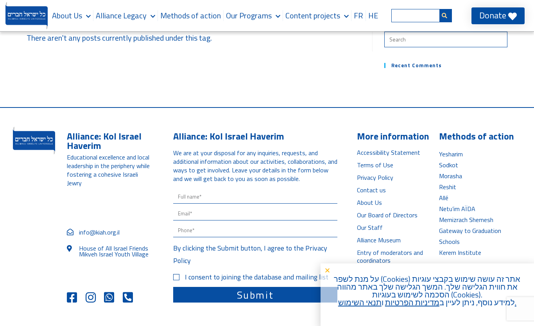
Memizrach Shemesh (466, 219)
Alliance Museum (379, 240)
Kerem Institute (460, 252)
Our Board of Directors (387, 215)
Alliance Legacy (121, 15)
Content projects (312, 15)
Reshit (447, 187)
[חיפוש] (446, 15)
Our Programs (249, 15)
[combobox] (415, 15)
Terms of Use (375, 165)
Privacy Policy (375, 177)
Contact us (371, 190)
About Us (67, 15)
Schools (449, 241)
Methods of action (190, 15)
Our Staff (370, 227)
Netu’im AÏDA (457, 208)
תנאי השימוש (360, 302)
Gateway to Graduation (470, 230)
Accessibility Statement (388, 152)
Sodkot (448, 165)
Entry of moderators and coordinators (390, 256)
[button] (425, 270)
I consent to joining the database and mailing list (256, 277)
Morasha (450, 176)
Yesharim (451, 154)
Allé (443, 197)
